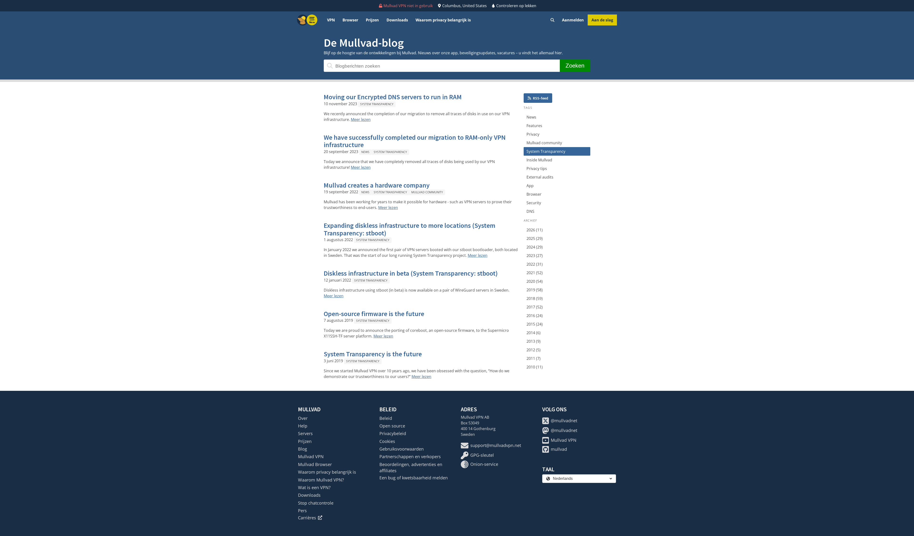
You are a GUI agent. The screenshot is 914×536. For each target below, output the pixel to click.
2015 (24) (535, 324)
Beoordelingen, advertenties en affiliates (410, 467)
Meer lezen (361, 119)
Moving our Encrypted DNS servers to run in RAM (393, 97)
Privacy (533, 134)
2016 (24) (535, 315)
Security (534, 202)
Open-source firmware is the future (374, 313)
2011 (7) (534, 358)
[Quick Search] (552, 20)
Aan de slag (602, 20)
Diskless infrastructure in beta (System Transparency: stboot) (411, 273)
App (530, 185)
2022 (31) (535, 264)
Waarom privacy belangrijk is (443, 20)
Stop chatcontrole (315, 503)
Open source (392, 426)
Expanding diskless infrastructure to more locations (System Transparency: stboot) (409, 229)
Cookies (387, 441)
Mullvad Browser (315, 464)
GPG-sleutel (482, 455)
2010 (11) (535, 367)
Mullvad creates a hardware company (377, 185)
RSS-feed (540, 98)
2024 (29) (535, 247)
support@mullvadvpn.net (495, 445)
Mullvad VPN (311, 456)
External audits (540, 177)
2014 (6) (534, 332)
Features (534, 125)
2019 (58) (535, 290)
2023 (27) (535, 255)
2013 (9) (534, 341)
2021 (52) (535, 272)
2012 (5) (534, 349)
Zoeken (575, 65)
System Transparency (376, 104)
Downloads (397, 20)
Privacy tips (537, 168)
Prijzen (372, 20)
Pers (302, 510)
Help (302, 426)
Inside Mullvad (539, 160)
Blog (302, 449)
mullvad (559, 449)
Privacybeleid (392, 433)
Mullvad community (427, 192)
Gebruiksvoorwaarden (401, 449)
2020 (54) (535, 281)
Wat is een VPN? (314, 487)
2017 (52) (535, 307)
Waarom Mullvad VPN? (321, 480)
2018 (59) (535, 298)
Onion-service (484, 464)
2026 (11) (535, 230)
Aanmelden (573, 20)
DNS (530, 211)
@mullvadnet (564, 420)
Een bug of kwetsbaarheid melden (413, 478)
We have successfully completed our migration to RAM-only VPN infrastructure (415, 141)
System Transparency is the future (373, 354)
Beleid (385, 418)
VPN (331, 20)
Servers (305, 433)
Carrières (307, 518)
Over (303, 418)
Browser (350, 20)
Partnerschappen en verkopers (410, 456)
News (365, 152)
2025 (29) (535, 238)
